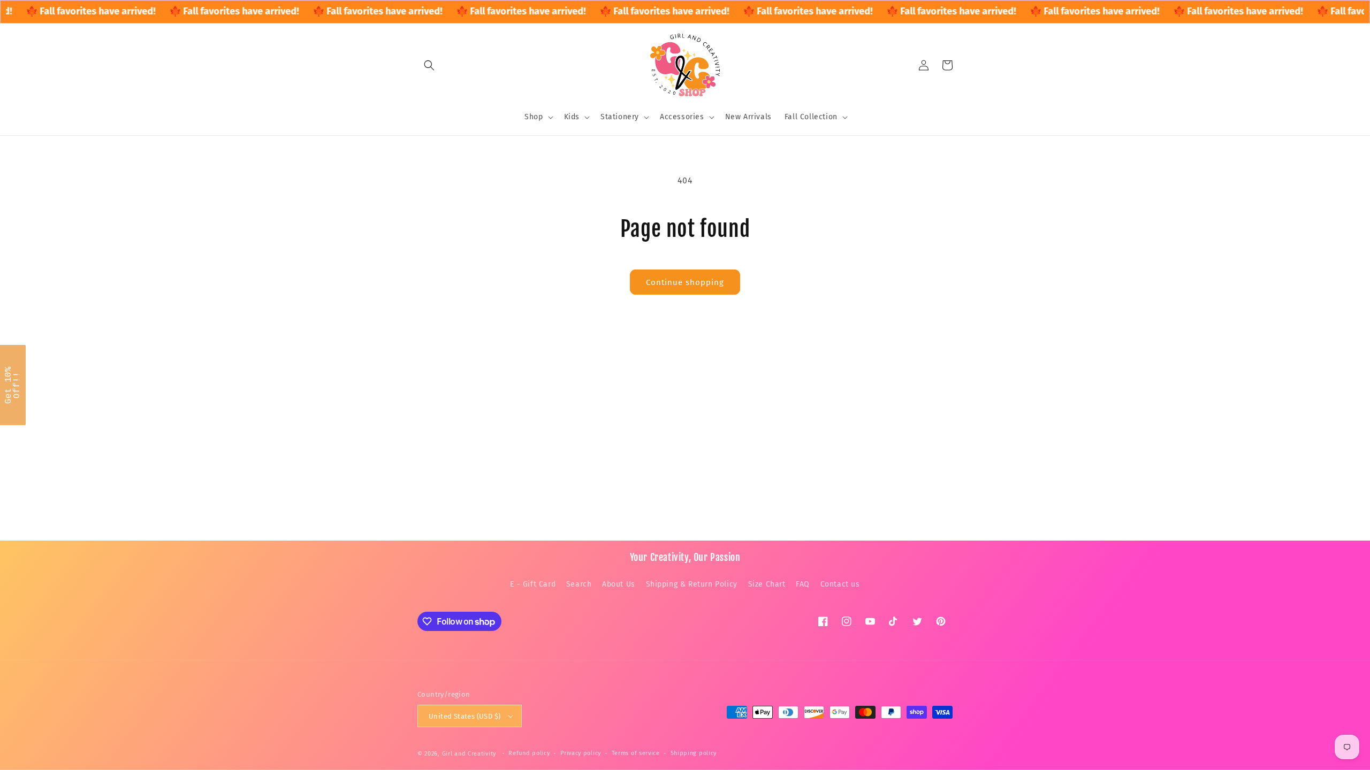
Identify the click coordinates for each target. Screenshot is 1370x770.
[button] (429, 65)
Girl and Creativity (469, 753)
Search (579, 584)
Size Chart (767, 584)
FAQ (803, 584)
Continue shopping (685, 282)
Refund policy (529, 753)
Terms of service (636, 753)
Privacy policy (580, 753)
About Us (618, 584)
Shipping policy (694, 753)
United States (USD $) (464, 716)
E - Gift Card (532, 584)
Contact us (840, 584)
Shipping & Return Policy (691, 584)
